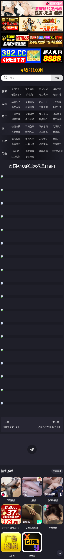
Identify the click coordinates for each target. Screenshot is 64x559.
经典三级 (29, 119)
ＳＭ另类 (57, 106)
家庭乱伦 (29, 138)
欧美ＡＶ (43, 101)
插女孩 (16, 151)
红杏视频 (15, 156)
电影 (4, 116)
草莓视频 (43, 151)
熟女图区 (43, 131)
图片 (4, 128)
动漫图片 (57, 126)
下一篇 (49, 424)
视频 (4, 104)
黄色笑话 (43, 144)
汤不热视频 (57, 151)
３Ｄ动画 (57, 101)
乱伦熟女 (43, 119)
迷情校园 (15, 144)
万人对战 (43, 89)
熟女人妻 (15, 106)
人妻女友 (43, 138)
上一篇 (11, 424)
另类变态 (57, 119)
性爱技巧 (57, 144)
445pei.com (32, 70)
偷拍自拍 (29, 114)
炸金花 (29, 94)
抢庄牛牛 (57, 94)
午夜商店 (29, 151)
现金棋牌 (43, 94)
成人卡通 (43, 114)
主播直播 (43, 106)
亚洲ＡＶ (15, 101)
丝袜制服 (29, 106)
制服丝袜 (15, 119)
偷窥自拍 (15, 126)
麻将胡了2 (16, 94)
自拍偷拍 (29, 101)
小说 (4, 141)
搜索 (57, 77)
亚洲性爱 (15, 114)
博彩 (4, 91)
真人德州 (29, 89)
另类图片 (57, 131)
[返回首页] (60, 553)
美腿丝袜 (15, 131)
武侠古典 (57, 138)
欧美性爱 (57, 114)
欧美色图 (43, 126)
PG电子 (15, 89)
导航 (4, 153)
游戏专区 (57, 89)
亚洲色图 (29, 126)
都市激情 (15, 138)
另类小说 (29, 144)
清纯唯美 (29, 131)
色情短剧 (29, 156)
